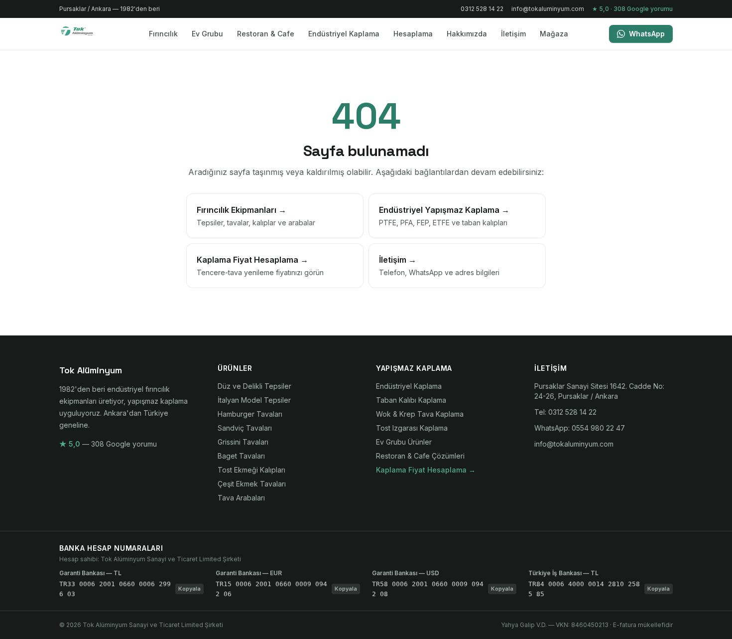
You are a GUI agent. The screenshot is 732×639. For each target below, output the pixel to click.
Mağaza (554, 33)
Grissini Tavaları (243, 442)
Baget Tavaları (241, 456)
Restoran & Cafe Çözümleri (420, 456)
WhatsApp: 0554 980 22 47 (579, 428)
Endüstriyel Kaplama (343, 33)
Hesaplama (413, 33)
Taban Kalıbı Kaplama (411, 400)
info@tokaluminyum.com (547, 8)
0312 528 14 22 (482, 8)
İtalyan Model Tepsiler (254, 400)
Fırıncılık (163, 33)
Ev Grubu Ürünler (404, 442)
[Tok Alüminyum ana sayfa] (83, 34)
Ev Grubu (207, 33)
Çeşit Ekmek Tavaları (252, 483)
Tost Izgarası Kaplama (412, 428)
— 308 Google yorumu (108, 444)
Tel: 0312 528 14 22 (565, 412)
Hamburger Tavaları (250, 414)
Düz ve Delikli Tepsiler (254, 386)
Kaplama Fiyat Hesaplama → (426, 470)
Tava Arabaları (241, 497)
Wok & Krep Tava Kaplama (420, 414)
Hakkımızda (467, 33)
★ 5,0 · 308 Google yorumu (632, 8)
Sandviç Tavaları (245, 428)
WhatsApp (647, 33)
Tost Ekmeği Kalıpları (251, 470)
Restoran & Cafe (265, 33)
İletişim (513, 33)
